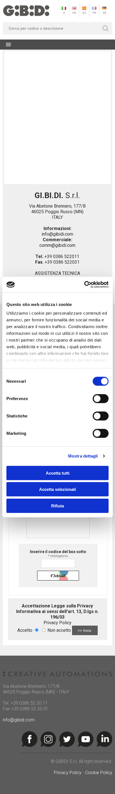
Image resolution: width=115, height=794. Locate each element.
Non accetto (59, 630)
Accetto (24, 630)
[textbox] (57, 28)
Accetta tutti (58, 472)
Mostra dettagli (83, 456)
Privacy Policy (57, 622)
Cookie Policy (98, 772)
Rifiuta (57, 505)
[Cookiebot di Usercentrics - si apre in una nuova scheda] (84, 284)
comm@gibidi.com (57, 245)
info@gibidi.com (57, 234)
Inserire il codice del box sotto (58, 553)
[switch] (101, 398)
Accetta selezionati (57, 489)
